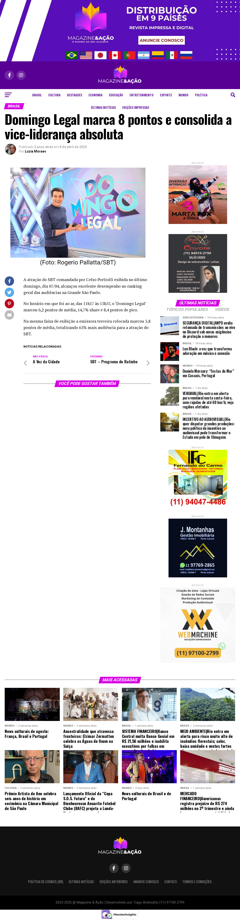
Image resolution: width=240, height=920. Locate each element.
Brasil (37, 94)
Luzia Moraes (35, 151)
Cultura (54, 94)
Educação (116, 94)
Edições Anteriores (114, 881)
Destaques (74, 94)
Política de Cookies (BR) (45, 881)
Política (201, 94)
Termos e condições (197, 881)
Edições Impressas (135, 107)
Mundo (183, 94)
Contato (170, 881)
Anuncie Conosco (146, 881)
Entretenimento (142, 94)
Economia (95, 94)
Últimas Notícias (103, 107)
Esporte (166, 94)
